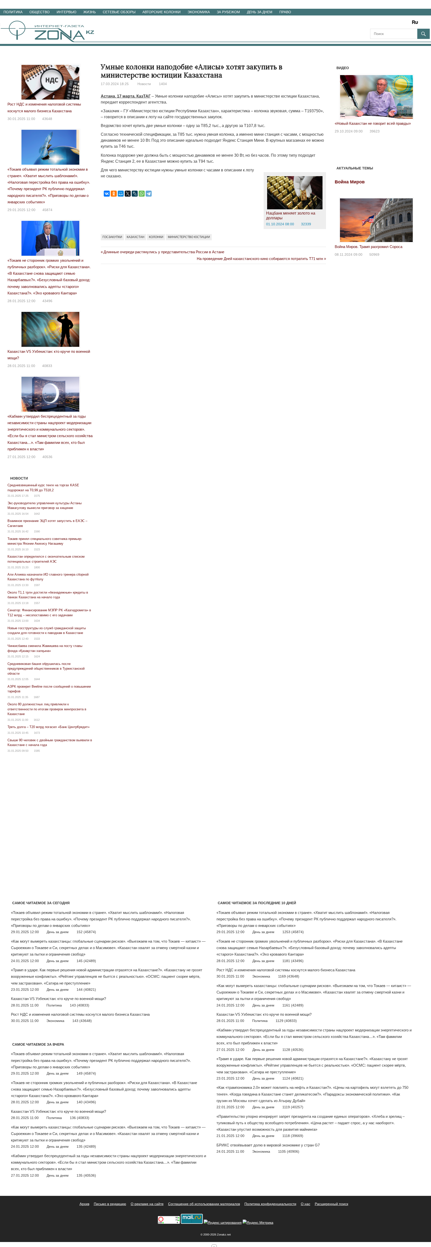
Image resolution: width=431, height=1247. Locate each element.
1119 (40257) (292, 1107)
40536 (47, 457)
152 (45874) (86, 932)
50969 (374, 254)
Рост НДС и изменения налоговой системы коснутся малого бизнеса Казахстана (80, 1014)
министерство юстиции (189, 237)
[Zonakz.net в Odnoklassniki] (401, 24)
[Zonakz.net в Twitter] (373, 24)
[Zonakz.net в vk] (408, 24)
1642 (37, 513)
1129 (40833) (286, 1021)
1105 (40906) (288, 1151)
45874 (47, 210)
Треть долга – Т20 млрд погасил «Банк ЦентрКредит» (48, 727)
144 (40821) (86, 990)
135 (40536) (86, 1175)
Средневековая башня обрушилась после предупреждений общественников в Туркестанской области (46, 668)
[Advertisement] (191, 289)
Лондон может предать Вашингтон (364, 123)
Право (285, 12)
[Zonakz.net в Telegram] (394, 24)
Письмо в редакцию (110, 1204)
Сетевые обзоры (119, 12)
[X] (128, 194)
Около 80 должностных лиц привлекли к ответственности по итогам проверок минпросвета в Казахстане (46, 709)
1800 (37, 567)
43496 (47, 301)
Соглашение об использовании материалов (204, 1204)
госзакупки (112, 237)
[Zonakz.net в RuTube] (416, 24)
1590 (37, 531)
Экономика (199, 12)
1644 (37, 679)
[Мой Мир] (121, 194)
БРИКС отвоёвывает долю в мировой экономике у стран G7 (268, 1145)
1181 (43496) (293, 961)
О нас (305, 1204)
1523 (37, 549)
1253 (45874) (293, 932)
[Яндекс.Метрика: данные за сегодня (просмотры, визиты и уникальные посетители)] (258, 1223)
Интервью (66, 12)
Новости (144, 84)
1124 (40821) (293, 1078)
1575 (37, 495)
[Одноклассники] (114, 194)
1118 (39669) (292, 1136)
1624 (37, 656)
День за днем (259, 12)
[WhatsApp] (142, 194)
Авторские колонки (161, 12)
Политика (12, 12)
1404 (163, 84)
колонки (156, 237)
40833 (47, 366)
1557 (37, 603)
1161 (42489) (293, 1005)
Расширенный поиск (331, 1204)
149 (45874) (86, 1073)
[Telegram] (149, 194)
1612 (37, 719)
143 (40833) (79, 1005)
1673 (37, 732)
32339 (306, 224)
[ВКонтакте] (107, 194)
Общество (39, 12)
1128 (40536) (293, 1050)
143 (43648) (82, 1021)
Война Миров (350, 181)
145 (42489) (86, 961)
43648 (47, 119)
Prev (341, 96)
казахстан (135, 237)
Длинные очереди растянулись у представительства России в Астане (163, 252)
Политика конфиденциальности (270, 1204)
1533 (37, 638)
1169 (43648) (288, 976)
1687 (37, 697)
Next (412, 96)
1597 (37, 585)
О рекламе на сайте (147, 1204)
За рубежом (228, 12)
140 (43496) (86, 1102)
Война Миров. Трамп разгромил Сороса (368, 247)
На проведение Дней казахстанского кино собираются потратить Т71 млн (260, 258)
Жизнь (89, 12)
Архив (84, 1204)
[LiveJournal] (135, 194)
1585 (37, 750)
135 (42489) (86, 1146)
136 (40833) (79, 1118)
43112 (374, 131)
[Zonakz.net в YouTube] (387, 24)
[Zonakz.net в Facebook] (380, 24)
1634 (37, 620)
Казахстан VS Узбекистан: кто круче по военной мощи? (58, 999)
